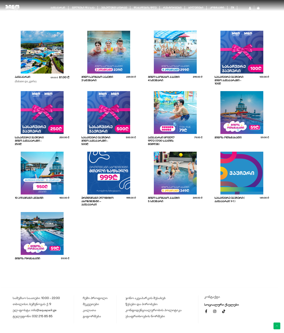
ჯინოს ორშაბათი (27, 258)
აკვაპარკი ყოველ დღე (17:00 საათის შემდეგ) (161, 141)
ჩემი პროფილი (95, 298)
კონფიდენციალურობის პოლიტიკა (153, 310)
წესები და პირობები (141, 304)
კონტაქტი (217, 8)
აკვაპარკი (57, 8)
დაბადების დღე (145, 8)
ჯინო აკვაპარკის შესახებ (145, 298)
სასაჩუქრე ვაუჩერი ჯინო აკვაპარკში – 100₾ (228, 80)
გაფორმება (92, 316)
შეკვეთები (91, 304)
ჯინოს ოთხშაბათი (227, 137)
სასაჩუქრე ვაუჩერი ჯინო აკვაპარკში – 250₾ (29, 141)
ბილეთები (195, 8)
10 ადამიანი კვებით (29, 198)
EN (232, 8)
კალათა (89, 310)
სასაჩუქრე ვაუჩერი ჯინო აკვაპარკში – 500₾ (95, 141)
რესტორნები (172, 8)
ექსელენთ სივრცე (114, 8)
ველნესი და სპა (83, 8)
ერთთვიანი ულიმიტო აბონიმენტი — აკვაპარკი (97, 201)
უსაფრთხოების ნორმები (145, 316)
